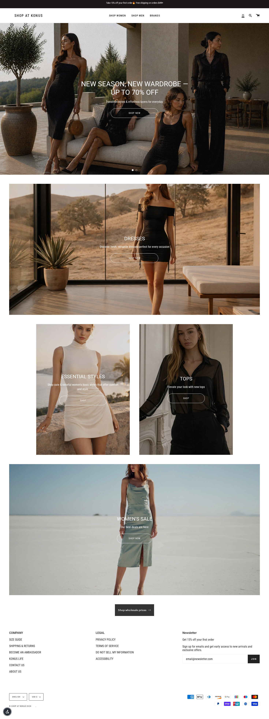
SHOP (83, 400)
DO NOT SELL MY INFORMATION (115, 652)
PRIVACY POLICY (105, 639)
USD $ (35, 697)
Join (253, 659)
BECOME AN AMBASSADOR (25, 652)
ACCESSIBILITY (104, 659)
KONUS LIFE (16, 659)
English (16, 697)
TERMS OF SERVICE (107, 646)
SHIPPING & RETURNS (22, 646)
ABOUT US (15, 671)
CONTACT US (16, 665)
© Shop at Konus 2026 (20, 706)
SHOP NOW (135, 113)
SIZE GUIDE (15, 639)
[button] (7, 711)
